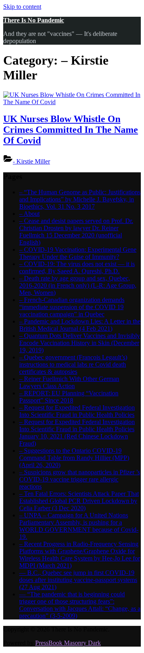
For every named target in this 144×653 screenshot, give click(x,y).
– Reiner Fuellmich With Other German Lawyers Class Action (69, 382)
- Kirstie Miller (31, 161)
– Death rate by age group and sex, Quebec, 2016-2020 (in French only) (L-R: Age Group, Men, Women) (77, 285)
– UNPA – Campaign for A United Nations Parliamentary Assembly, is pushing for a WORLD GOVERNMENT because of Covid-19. (78, 526)
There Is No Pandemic (33, 20)
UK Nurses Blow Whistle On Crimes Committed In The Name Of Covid (70, 130)
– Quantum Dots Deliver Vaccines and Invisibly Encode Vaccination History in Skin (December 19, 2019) (79, 342)
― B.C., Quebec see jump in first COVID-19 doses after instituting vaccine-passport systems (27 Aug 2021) (78, 579)
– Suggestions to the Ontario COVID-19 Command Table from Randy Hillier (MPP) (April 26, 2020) (74, 457)
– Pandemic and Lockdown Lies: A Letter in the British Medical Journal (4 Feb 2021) (79, 325)
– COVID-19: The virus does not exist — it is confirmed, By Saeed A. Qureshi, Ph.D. (77, 267)
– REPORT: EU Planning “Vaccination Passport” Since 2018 (68, 397)
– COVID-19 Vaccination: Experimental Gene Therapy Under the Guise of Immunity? (77, 253)
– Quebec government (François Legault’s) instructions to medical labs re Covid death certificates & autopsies (73, 364)
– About (29, 213)
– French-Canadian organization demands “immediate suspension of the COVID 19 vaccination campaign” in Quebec (71, 307)
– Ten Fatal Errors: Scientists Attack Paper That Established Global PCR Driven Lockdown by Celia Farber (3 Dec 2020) (79, 500)
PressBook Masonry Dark (68, 642)
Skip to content (22, 6)
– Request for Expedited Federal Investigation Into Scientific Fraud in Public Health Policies (77, 411)
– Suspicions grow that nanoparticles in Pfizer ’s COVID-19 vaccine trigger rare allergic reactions (79, 479)
